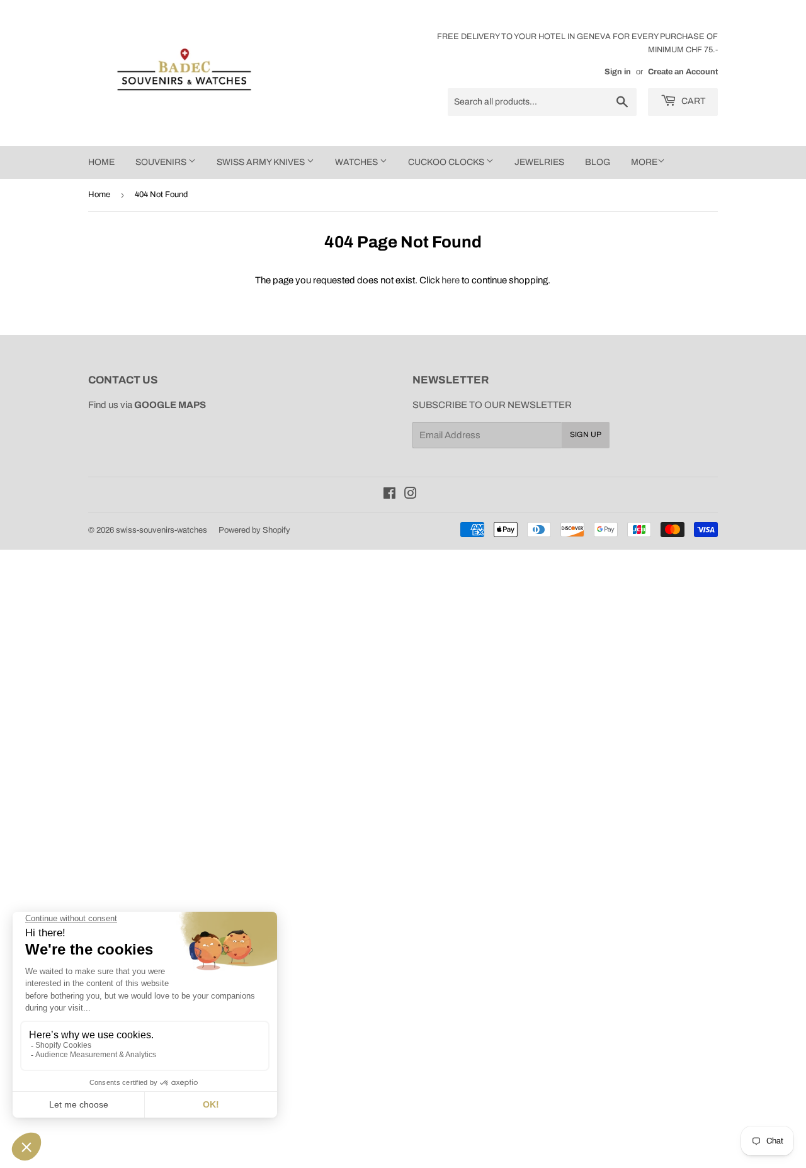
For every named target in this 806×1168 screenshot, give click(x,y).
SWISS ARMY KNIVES (262, 162)
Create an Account (683, 71)
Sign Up (585, 434)
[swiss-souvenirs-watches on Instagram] (410, 495)
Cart (692, 101)
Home (99, 194)
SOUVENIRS (161, 162)
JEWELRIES (539, 162)
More (644, 162)
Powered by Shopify (254, 530)
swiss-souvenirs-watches (161, 530)
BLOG (597, 162)
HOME (101, 162)
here (450, 280)
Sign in (617, 71)
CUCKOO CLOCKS (447, 162)
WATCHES (357, 162)
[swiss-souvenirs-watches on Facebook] (389, 495)
